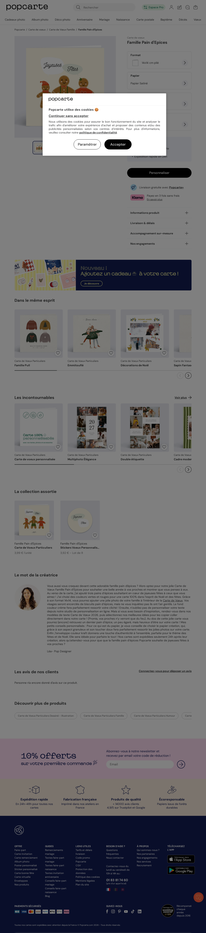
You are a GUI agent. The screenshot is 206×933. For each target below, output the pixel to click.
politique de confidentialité (98, 132)
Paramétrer (87, 144)
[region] (104, 124)
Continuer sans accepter (69, 116)
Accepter (118, 144)
